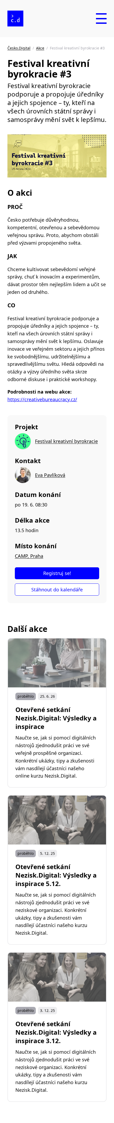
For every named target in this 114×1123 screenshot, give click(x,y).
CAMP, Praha (29, 556)
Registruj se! (57, 573)
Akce (40, 48)
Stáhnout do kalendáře (57, 589)
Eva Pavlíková (50, 475)
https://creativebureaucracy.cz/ (42, 399)
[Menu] (101, 18)
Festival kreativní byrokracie (66, 441)
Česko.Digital (18, 48)
